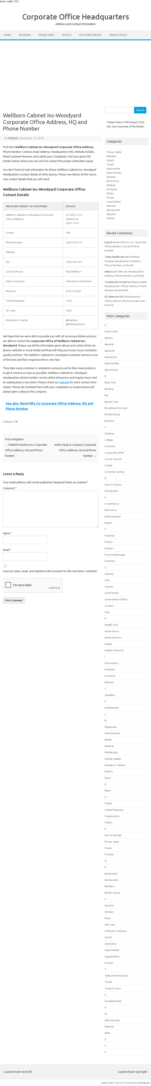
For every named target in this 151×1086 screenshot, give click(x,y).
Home (7, 35)
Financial (109, 535)
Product (109, 854)
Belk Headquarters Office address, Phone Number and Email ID (125, 300)
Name (7, 533)
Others (108, 822)
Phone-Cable (114, 152)
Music (108, 778)
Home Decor (112, 631)
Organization (112, 816)
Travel (110, 164)
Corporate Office (114, 452)
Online (108, 803)
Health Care (111, 624)
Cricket (108, 465)
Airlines (111, 218)
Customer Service (90, 35)
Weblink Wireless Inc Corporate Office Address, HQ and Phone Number (26, 450)
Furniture (110, 561)
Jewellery (110, 695)
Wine (107, 1032)
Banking (111, 176)
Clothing (109, 433)
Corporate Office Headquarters (75, 16)
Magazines (111, 727)
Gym (107, 612)
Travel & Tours (113, 988)
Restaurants (113, 209)
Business (109, 420)
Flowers (109, 548)
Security (109, 905)
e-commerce (112, 503)
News (108, 790)
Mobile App (111, 752)
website (64, 382)
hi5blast (13, 138)
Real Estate (111, 873)
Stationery (110, 943)
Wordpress (144, 1082)
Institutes (110, 669)
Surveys (109, 962)
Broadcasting (112, 414)
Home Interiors (113, 637)
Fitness (109, 541)
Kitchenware (112, 707)
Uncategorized (113, 1001)
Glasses (109, 586)
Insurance (112, 189)
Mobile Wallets (113, 758)
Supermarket (112, 950)
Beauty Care (111, 401)
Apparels (110, 350)
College (109, 439)
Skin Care (110, 924)
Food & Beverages (115, 554)
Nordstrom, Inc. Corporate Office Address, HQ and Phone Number (125, 246)
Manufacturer (112, 733)
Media (110, 193)
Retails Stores (112, 892)
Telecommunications (116, 975)
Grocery (109, 605)
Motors (109, 771)
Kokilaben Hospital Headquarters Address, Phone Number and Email (123, 260)
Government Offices (116, 599)
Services (109, 911)
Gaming (109, 573)
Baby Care (110, 382)
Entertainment (113, 516)
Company (110, 446)
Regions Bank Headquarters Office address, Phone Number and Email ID (126, 286)
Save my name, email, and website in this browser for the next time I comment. (50, 571)
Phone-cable (46, 35)
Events (108, 522)
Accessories (111, 331)
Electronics (113, 181)
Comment (10, 488)
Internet (111, 205)
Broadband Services (116, 408)
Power (110, 197)
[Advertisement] (75, 69)
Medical (111, 185)
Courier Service (113, 459)
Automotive (113, 168)
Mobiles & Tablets (115, 765)
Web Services (114, 172)
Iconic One (107, 1082)
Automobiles (112, 363)
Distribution (111, 490)
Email (7, 549)
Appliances (111, 357)
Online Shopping (114, 809)
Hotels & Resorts (114, 650)
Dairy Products (113, 484)
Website (109, 1026)
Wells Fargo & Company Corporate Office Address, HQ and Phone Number (75, 450)
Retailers (25, 35)
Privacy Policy (118, 35)
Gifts (107, 580)
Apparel (111, 214)
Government (114, 201)
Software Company (116, 930)
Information (111, 663)
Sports (108, 937)
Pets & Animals (113, 835)
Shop (107, 918)
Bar (107, 395)
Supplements (112, 956)
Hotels (66, 35)
